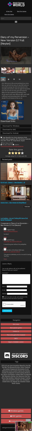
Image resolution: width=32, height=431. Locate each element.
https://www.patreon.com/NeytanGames (12, 146)
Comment (5, 273)
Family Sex (21, 371)
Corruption (6, 369)
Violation (23, 381)
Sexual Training (25, 378)
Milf (3, 376)
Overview (3, 79)
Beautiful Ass (9, 137)
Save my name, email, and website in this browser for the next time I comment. (14, 297)
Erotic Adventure (18, 137)
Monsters (8, 376)
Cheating (27, 367)
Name (4, 286)
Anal (11, 365)
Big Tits (7, 367)
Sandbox (11, 378)
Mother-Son (14, 376)
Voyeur (23, 140)
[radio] (9, 153)
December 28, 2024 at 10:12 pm (13, 241)
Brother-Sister (19, 367)
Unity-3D (9, 381)
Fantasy (27, 371)
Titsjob (4, 381)
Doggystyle (13, 369)
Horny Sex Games (9, 14)
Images (19, 79)
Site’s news (16, 324)
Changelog (14, 79)
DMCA (16, 338)
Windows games (16, 411)
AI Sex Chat (9, 11)
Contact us (16, 331)
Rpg (7, 378)
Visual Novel (16, 140)
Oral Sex (27, 376)
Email (4, 290)
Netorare (21, 376)
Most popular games (16, 328)
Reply (5, 237)
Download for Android (10, 133)
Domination (21, 369)
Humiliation (11, 374)
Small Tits (10, 140)
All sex (7, 365)
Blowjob (12, 367)
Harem (5, 374)
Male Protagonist (10, 139)
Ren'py (23, 139)
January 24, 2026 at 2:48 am (12, 251)
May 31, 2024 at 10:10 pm (11, 231)
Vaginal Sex (16, 381)
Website (4, 294)
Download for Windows (11, 126)
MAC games (17, 416)
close (28, 420)
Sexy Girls (3, 140)
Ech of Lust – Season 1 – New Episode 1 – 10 (13, 182)
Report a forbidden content (16, 342)
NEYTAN (18, 139)
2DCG (3, 365)
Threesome (25, 380)
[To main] (16, 4)
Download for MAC (9, 130)
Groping (21, 373)
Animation (16, 365)
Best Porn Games (21, 11)
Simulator (12, 380)
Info (8, 79)
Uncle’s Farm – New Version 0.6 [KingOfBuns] (13, 202)
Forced (17, 373)
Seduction (28, 139)
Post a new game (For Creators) (16, 335)
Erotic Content (13, 371)
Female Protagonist (8, 373)
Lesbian (17, 374)
